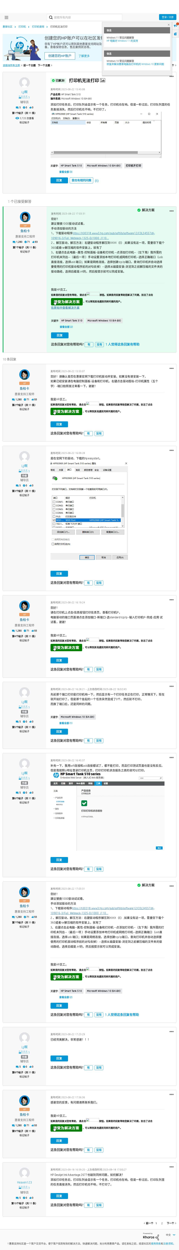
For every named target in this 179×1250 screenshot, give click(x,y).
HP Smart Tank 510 (71, 165)
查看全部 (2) (66, 326)
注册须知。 (169, 1243)
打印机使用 (38, 26)
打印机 (22, 26)
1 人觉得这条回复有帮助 (122, 344)
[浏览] (6, 17)
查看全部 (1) (65, 723)
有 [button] (89, 344)
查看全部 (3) (65, 171)
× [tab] (168, 24)
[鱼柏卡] (25, 217)
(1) (96, 181)
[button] (172, 76)
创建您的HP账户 (59, 56)
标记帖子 (24, 122)
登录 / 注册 (168, 17)
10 (15, 1203)
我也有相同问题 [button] (81, 180)
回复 (59, 180)
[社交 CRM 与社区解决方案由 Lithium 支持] (151, 1236)
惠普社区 (7, 26)
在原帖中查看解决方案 (65, 308)
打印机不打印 (133, 165)
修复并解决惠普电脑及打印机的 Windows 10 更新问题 (135, 64)
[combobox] (84, 17)
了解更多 (84, 55)
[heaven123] (24, 1173)
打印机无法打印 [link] (58, 26)
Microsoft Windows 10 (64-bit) (103, 165)
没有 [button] (99, 344)
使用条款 (156, 1243)
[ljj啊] (24, 82)
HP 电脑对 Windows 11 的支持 (122, 40)
